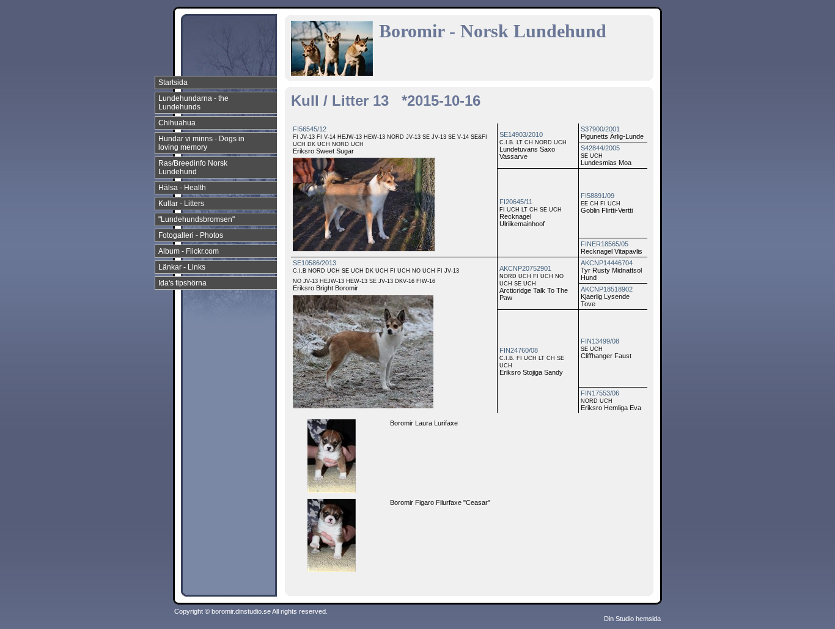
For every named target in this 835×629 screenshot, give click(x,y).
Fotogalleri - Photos (190, 235)
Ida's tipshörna (182, 283)
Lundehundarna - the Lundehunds (193, 102)
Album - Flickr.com (188, 251)
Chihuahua (177, 123)
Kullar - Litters (181, 203)
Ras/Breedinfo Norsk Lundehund (192, 167)
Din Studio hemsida (632, 618)
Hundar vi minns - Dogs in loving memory (201, 143)
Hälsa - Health (182, 187)
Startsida (173, 82)
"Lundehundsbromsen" (196, 219)
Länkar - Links (181, 267)
